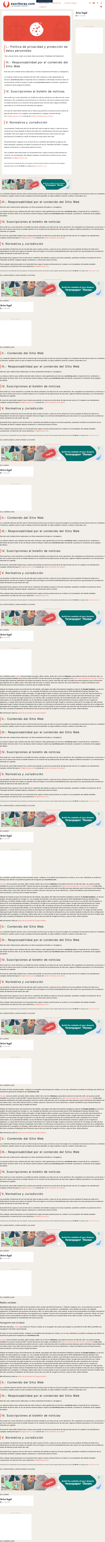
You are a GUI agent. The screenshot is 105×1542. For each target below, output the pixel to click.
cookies (16, 1327)
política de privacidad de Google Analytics (31, 713)
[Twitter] (90, 3)
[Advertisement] (89, 40)
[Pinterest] (97, 3)
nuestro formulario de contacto (42, 116)
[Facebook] (101, 3)
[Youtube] (94, 3)
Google (16, 676)
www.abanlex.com (40, 166)
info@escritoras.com (13, 116)
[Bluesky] (101, 7)
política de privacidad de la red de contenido (88, 678)
